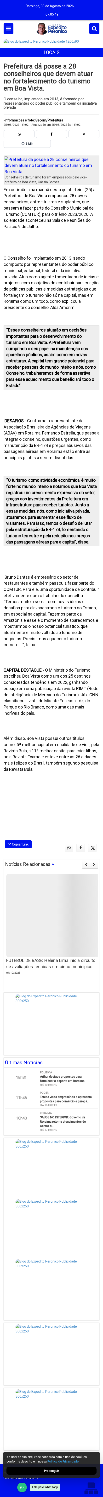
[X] (84, 134)
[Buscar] (94, 28)
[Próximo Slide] (94, 865)
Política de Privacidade (63, 1461)
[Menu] (8, 28)
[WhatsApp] (22, 1487)
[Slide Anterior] (86, 865)
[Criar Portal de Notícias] (91, 1488)
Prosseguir (51, 1471)
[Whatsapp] (19, 134)
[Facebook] (51, 134)
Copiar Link (20, 844)
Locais (52, 52)
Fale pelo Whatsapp (45, 1487)
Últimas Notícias (24, 1062)
